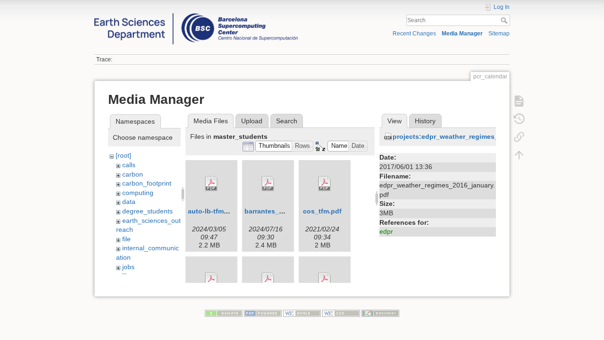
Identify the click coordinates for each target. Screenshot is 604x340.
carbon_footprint (146, 183)
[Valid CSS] (341, 313)
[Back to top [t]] (519, 155)
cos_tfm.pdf (322, 211)
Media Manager (462, 33)
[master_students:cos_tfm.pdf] (324, 183)
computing (137, 192)
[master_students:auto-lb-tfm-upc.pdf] (211, 183)
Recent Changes (414, 33)
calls (128, 165)
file (126, 239)
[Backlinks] (519, 137)
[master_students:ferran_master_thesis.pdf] (211, 280)
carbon (132, 174)
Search (505, 20)
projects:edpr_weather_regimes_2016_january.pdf (473, 136)
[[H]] (196, 15)
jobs (128, 267)
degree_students (147, 211)
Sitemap (499, 33)
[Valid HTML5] (302, 313)
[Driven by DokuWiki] (380, 313)
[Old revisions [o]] (519, 119)
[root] (123, 155)
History (425, 121)
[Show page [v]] (519, 101)
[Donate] (224, 313)
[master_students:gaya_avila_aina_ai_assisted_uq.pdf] (268, 280)
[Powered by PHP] (263, 313)
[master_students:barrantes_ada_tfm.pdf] (268, 183)
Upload (251, 121)
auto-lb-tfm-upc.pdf (219, 211)
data (128, 201)
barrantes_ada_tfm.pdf (281, 211)
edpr (386, 231)
